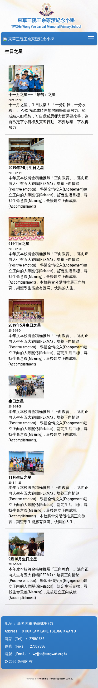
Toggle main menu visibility (91, 37)
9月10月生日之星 (23, 559)
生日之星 (16, 401)
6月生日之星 (19, 243)
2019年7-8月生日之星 (26, 167)
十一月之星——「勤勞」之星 (32, 94)
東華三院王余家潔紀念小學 (31, 39)
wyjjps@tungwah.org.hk (50, 654)
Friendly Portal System (52, 678)
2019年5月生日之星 (25, 325)
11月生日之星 (20, 477)
